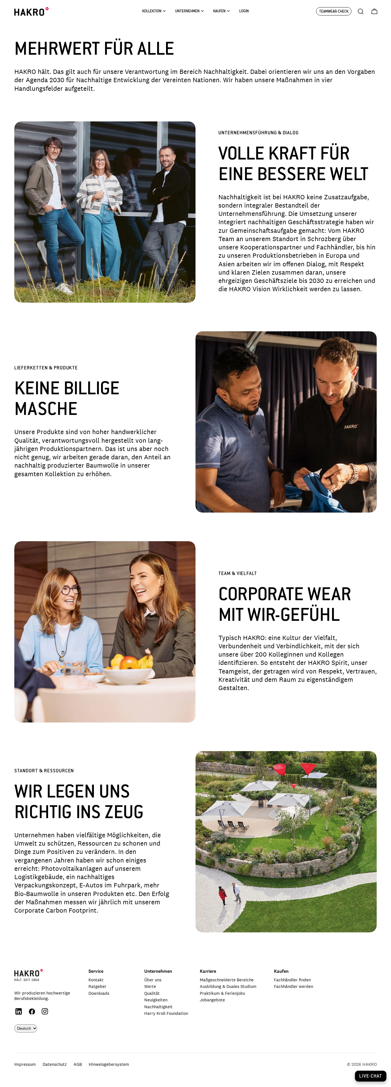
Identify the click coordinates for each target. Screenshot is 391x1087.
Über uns (152, 979)
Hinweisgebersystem (109, 1064)
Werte (150, 986)
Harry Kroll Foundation (166, 1013)
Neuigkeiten (155, 1000)
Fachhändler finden (292, 979)
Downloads (98, 993)
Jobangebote (212, 1000)
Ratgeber (97, 986)
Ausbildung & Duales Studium (228, 986)
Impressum (25, 1064)
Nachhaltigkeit (158, 1006)
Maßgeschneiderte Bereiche (227, 979)
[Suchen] (360, 11)
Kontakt (96, 979)
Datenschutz (55, 1064)
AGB (78, 1064)
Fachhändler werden (293, 986)
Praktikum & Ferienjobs (222, 993)
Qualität (152, 993)
